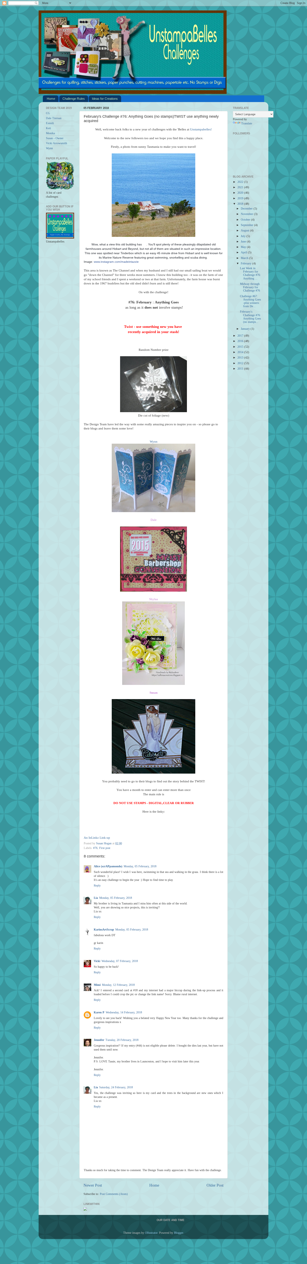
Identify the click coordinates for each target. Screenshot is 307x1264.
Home (51, 98)
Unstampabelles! (201, 129)
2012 (240, 363)
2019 (240, 198)
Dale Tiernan (53, 118)
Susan (153, 692)
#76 (95, 848)
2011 (240, 368)
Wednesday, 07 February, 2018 (119, 961)
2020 (240, 192)
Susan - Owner (54, 138)
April (244, 252)
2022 (240, 181)
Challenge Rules (73, 98)
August (245, 230)
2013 (240, 357)
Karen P (99, 1012)
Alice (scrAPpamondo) (108, 866)
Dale (154, 520)
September (247, 225)
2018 (240, 203)
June (244, 241)
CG (48, 113)
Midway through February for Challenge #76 (250, 287)
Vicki (97, 961)
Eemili (50, 123)
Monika (50, 133)
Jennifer (99, 1040)
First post (104, 848)
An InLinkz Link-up (97, 837)
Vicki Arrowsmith (56, 143)
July (243, 236)
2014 (240, 352)
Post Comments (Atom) (114, 1194)
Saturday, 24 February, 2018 (116, 1087)
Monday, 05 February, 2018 (140, 866)
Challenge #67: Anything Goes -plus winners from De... (250, 301)
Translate (246, 123)
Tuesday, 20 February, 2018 (121, 1040)
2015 (240, 346)
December (247, 208)
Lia (96, 897)
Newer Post (93, 1185)
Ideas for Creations (105, 98)
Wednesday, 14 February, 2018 (124, 1012)
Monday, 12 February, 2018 (118, 984)
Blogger (178, 1232)
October (246, 219)
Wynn (153, 441)
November (247, 214)
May (244, 247)
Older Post (215, 1185)
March (245, 258)
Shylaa (153, 599)
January (246, 328)
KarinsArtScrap (104, 929)
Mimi (97, 984)
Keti (48, 128)
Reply (97, 885)
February (246, 263)
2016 (240, 341)
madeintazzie (116, 261)
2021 (240, 187)
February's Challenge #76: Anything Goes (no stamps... (250, 316)
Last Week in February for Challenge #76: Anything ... (250, 273)
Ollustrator (151, 1232)
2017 (240, 335)
